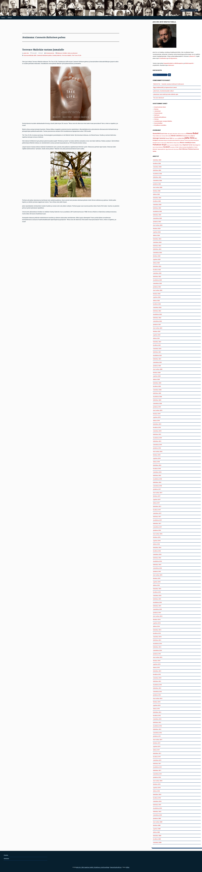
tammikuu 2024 (157, 252)
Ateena (189, 133)
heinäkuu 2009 (157, 835)
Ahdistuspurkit (189, 63)
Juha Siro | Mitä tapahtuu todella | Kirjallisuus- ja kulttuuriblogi (92, 867)
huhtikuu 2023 (157, 276)
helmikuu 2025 (157, 215)
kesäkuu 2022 (157, 304)
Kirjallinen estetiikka (160, 125)
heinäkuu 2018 (157, 465)
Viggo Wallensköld (170, 149)
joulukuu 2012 (157, 695)
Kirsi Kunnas (181, 140)
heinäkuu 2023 (157, 266)
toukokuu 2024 (157, 242)
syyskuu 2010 (156, 787)
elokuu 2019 (156, 420)
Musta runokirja (185, 142)
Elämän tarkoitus (176, 135)
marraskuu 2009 (157, 822)
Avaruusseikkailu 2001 (30, 55)
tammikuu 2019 (157, 444)
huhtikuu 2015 (157, 599)
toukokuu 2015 (157, 595)
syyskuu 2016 (156, 540)
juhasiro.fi (192, 56)
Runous (156, 109)
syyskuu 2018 (156, 458)
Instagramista (173, 58)
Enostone (184, 135)
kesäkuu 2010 (157, 798)
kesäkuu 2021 (157, 345)
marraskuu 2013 (157, 657)
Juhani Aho (181, 138)
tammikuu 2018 (157, 486)
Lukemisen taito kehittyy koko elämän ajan (165, 94)
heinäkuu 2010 (157, 794)
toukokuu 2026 (157, 167)
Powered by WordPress (116, 867)
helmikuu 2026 (157, 177)
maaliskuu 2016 (157, 561)
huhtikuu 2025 (157, 208)
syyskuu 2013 (156, 664)
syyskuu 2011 (156, 746)
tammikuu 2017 (157, 527)
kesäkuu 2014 (157, 633)
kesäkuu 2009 (157, 839)
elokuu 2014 (156, 626)
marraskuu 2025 (157, 187)
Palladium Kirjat (159, 145)
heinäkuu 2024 (157, 239)
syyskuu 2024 (156, 232)
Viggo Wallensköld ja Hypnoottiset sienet (165, 87)
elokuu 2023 (156, 263)
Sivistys (156, 119)
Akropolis (170, 133)
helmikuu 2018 (157, 482)
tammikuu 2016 (157, 568)
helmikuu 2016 (157, 564)
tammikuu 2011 (157, 774)
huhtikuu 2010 (157, 804)
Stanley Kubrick (56, 55)
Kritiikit (65, 53)
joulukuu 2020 (157, 365)
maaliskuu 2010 (157, 808)
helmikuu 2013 (157, 688)
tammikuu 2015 (157, 609)
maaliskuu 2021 (157, 355)
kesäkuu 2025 (157, 201)
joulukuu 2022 (157, 287)
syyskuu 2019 (156, 417)
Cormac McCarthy (166, 135)
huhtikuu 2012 (157, 722)
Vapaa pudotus (161, 149)
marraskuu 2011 (157, 739)
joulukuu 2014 (157, 612)
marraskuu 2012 (157, 698)
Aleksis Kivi (183, 133)
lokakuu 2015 (156, 578)
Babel (195, 133)
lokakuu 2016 (156, 537)
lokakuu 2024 (156, 228)
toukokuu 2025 (157, 204)
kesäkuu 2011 (157, 756)
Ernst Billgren (191, 135)
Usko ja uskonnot (72, 53)
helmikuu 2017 (157, 523)
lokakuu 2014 (156, 619)
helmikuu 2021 (157, 359)
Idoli (171, 138)
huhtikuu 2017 (157, 516)
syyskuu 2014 (156, 623)
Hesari (167, 138)
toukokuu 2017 (157, 513)
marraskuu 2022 (157, 290)
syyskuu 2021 (156, 335)
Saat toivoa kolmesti (158, 147)
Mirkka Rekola (177, 142)
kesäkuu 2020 (157, 386)
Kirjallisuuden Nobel (173, 140)
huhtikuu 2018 (157, 475)
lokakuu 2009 (156, 825)
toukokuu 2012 (157, 719)
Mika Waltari (170, 142)
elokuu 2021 (156, 338)
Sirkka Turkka (178, 147)
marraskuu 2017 (157, 492)
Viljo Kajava (176, 149)
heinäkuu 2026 (157, 160)
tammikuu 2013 (157, 691)
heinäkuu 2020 (157, 383)
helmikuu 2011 (157, 770)
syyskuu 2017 (156, 499)
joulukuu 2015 (157, 571)
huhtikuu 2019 (157, 434)
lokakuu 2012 (156, 702)
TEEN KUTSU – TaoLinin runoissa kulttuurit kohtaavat (168, 84)
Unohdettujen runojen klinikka (163, 121)
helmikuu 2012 (157, 729)
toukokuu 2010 (157, 801)
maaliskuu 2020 (157, 396)
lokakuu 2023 (156, 256)
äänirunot (171, 65)
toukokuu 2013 (157, 678)
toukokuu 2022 (157, 307)
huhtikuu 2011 (157, 763)
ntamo (193, 142)
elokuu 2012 (156, 708)
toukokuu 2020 (157, 390)
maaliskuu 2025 (157, 211)
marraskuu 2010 (157, 780)
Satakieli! (166, 147)
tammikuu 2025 (157, 218)
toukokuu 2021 (157, 348)
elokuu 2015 (156, 585)
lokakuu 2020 (156, 372)
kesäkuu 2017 (157, 510)
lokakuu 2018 (156, 455)
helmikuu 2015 (157, 606)
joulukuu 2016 (157, 530)
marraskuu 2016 (157, 534)
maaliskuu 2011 (157, 767)
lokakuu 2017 (156, 496)
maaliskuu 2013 (157, 684)
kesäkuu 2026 (157, 163)
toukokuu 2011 (157, 760)
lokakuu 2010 (156, 784)
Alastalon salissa (177, 133)
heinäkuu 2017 (157, 506)
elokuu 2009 (156, 832)
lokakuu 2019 (156, 413)
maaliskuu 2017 (157, 520)
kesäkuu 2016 (157, 551)
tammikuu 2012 (157, 732)
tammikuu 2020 (157, 403)
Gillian (127, 867)
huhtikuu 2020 (157, 393)
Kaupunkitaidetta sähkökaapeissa (173, 63)
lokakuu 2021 (156, 331)
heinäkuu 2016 (157, 547)
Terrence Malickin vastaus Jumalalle (43, 49)
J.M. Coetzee (175, 138)
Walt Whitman (183, 149)
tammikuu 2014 (157, 650)
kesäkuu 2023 (157, 269)
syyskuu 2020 (156, 376)
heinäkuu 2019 (157, 424)
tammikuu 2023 (157, 283)
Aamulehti (157, 133)
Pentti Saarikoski (170, 145)
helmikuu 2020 (157, 400)
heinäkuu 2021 (157, 341)
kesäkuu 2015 (157, 592)
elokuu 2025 (156, 194)
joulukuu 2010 (157, 777)
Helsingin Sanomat (159, 138)
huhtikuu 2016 (157, 558)
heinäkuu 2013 (157, 671)
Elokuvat (59, 53)
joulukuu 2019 (157, 407)
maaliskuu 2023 (157, 280)
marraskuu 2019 (157, 410)
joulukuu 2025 (157, 184)
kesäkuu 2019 (157, 427)
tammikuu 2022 (157, 321)
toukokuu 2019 (157, 431)
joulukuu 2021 (157, 324)
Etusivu (3, 17)
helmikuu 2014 (157, 647)
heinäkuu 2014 (157, 630)
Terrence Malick (66, 55)
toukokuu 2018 (157, 472)
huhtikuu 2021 (157, 352)
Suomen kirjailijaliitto (188, 147)
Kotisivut (10, 17)
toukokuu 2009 (157, 842)
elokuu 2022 (156, 300)
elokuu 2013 (156, 667)
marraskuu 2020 (157, 369)
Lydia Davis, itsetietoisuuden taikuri (163, 91)
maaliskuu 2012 (157, 726)
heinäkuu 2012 (157, 712)
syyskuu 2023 (156, 259)
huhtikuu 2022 (157, 311)
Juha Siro (26, 53)
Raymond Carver (187, 145)
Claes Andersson (157, 135)
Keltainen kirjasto (163, 140)
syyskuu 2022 (156, 297)
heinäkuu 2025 (157, 197)
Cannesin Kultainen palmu (44, 55)
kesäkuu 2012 (157, 715)
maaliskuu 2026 (157, 173)
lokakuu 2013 (156, 660)
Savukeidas (172, 147)
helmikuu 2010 (157, 811)
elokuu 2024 (156, 235)
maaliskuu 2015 (157, 602)
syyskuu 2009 (156, 829)
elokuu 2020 (156, 379)
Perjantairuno (158, 113)
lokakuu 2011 (156, 743)
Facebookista (163, 58)
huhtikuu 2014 (157, 640)
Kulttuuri (156, 115)
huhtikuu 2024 (157, 245)
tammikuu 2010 (157, 815)
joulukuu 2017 (157, 489)
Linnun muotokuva (189, 140)
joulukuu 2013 (157, 654)
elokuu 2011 (156, 750)
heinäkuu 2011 (157, 753)
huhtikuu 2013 (157, 681)
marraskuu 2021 (157, 328)
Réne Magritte (196, 145)
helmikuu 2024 (157, 249)
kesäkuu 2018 (157, 468)
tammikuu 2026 (157, 180)
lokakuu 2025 (156, 191)
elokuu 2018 (156, 461)
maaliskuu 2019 (157, 438)
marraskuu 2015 (157, 575)
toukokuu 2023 (157, 273)
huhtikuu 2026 (157, 170)
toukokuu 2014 (157, 636)
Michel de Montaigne (162, 142)
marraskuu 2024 (157, 225)
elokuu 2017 (156, 503)
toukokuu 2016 (157, 554)
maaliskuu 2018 (157, 479)
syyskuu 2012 (156, 705)
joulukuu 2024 (157, 221)
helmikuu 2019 (157, 441)
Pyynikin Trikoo (178, 145)
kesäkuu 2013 (157, 674)
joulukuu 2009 (157, 818)
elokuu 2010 (156, 791)
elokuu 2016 (156, 544)
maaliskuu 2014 (157, 643)
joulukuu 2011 (157, 736)
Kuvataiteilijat (158, 123)
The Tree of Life (76, 55)
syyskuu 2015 (156, 582)
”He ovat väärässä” (158, 97)
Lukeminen (157, 111)
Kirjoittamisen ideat (160, 107)
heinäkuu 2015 (157, 588)
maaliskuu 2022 (157, 314)
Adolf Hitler (164, 133)
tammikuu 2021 (157, 362)
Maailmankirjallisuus (160, 117)
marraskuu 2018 (157, 451)
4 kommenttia (50, 53)
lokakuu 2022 (156, 293)
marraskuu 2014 (157, 616)
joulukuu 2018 (157, 448)
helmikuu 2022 (157, 317)
